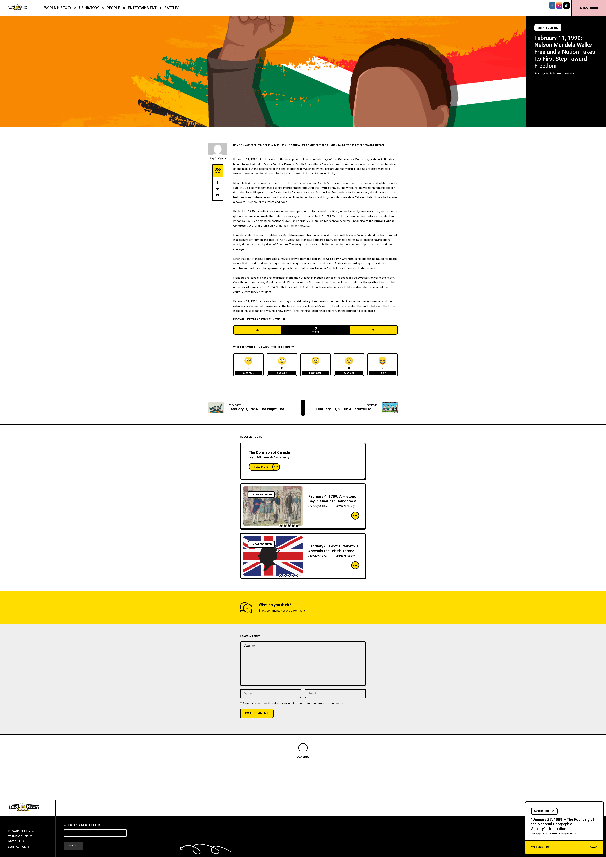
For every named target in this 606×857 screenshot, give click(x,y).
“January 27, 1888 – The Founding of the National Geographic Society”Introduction (562, 824)
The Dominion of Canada (269, 452)
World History (544, 811)
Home (236, 145)
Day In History (218, 158)
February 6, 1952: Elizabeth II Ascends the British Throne (333, 549)
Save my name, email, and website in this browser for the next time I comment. (293, 703)
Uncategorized (547, 28)
